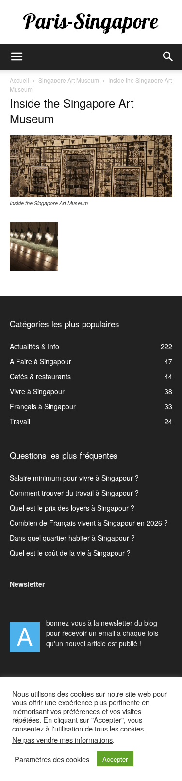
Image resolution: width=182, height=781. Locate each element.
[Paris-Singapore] (91, 22)
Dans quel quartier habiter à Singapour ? (72, 538)
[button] (16, 57)
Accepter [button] (115, 759)
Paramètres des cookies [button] (52, 759)
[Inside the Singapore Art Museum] (91, 194)
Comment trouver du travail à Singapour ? (74, 493)
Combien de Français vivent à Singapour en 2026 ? (89, 523)
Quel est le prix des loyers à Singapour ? (72, 508)
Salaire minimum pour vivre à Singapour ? (74, 477)
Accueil (19, 80)
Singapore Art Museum (68, 80)
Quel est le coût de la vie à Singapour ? (70, 553)
